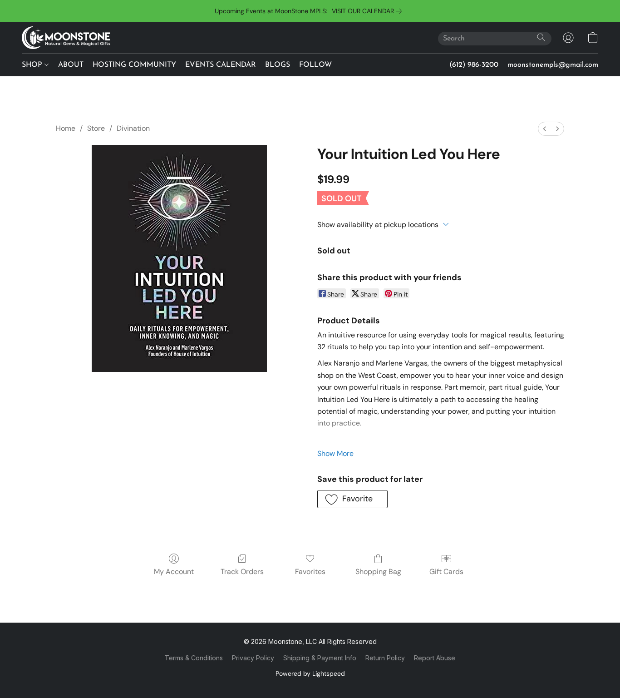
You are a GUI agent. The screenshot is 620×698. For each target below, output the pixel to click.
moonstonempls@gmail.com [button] (552, 65)
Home (65, 128)
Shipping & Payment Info (319, 658)
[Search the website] (541, 37)
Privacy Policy (253, 658)
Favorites (310, 571)
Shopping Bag (378, 571)
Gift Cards (446, 571)
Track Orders (242, 571)
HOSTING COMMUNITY (134, 65)
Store (96, 128)
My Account (174, 571)
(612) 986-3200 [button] (473, 65)
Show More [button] (335, 453)
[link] (368, 10)
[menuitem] (544, 128)
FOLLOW (315, 65)
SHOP (33, 65)
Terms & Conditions (194, 658)
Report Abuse (434, 658)
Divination (133, 128)
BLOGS (277, 65)
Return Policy (385, 658)
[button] (66, 37)
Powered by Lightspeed (310, 673)
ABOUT (71, 65)
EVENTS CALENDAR (220, 65)
